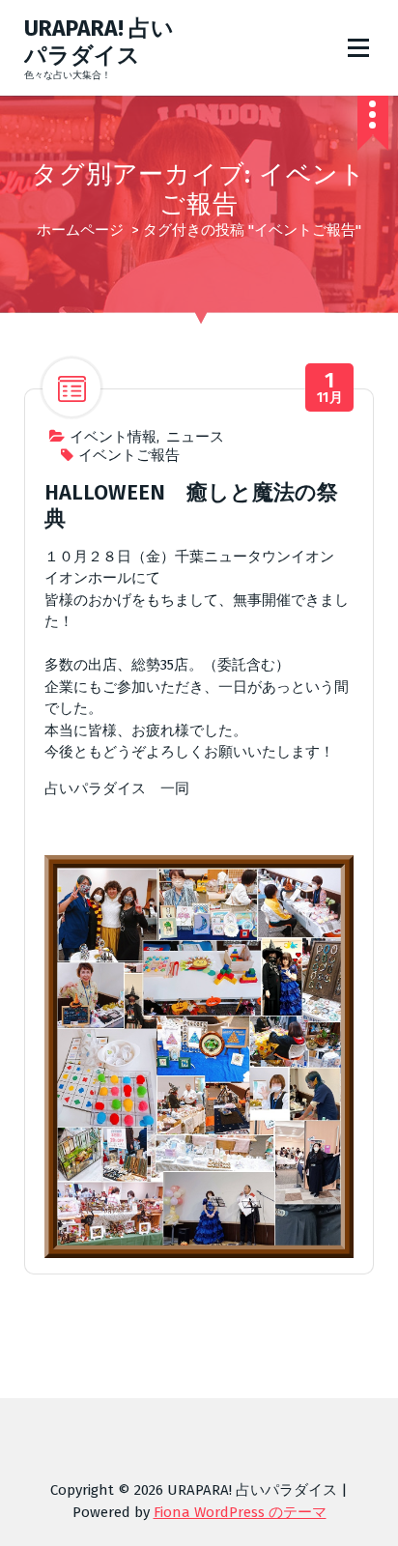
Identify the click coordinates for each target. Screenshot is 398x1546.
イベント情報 (113, 436)
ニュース (195, 436)
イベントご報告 (129, 455)
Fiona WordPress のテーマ (240, 1512)
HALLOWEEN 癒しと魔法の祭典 (191, 504)
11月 (330, 388)
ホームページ (80, 230)
